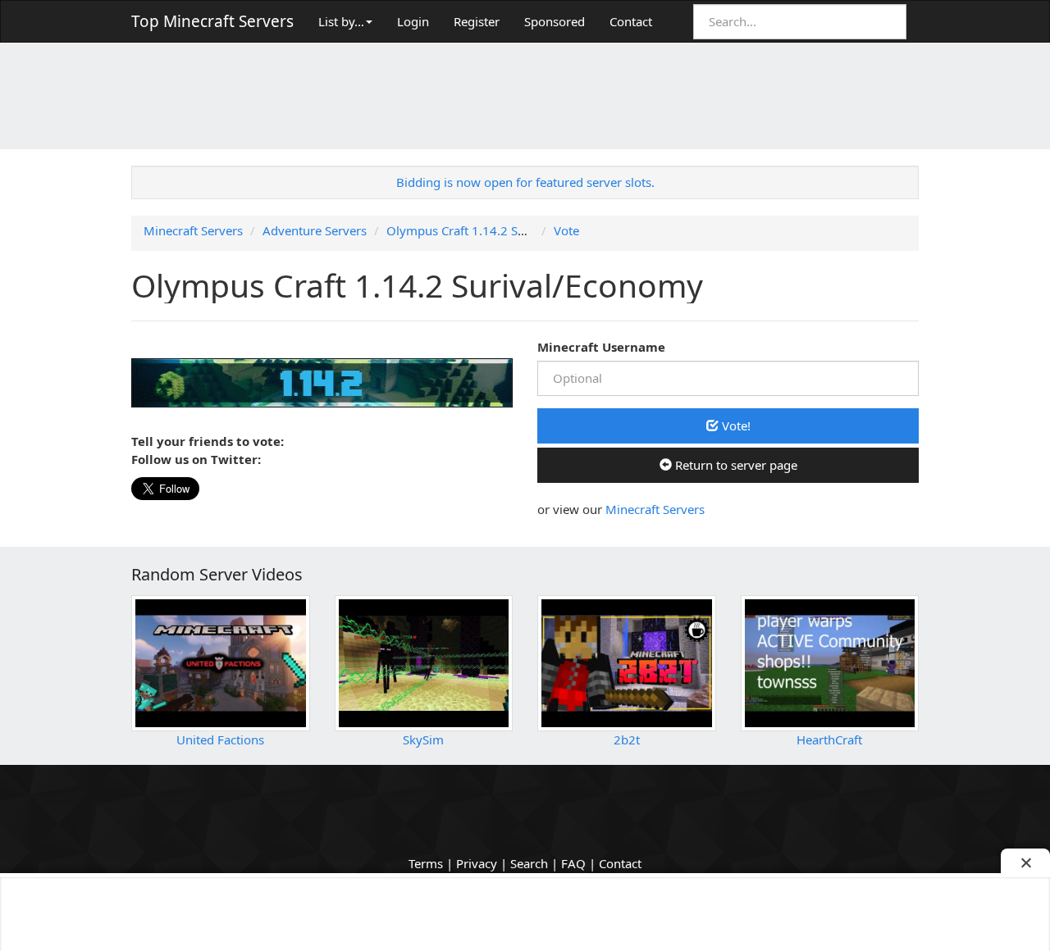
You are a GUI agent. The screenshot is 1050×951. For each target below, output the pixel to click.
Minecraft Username (601, 347)
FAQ (573, 863)
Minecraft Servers (655, 509)
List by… (341, 21)
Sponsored (554, 21)
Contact (630, 21)
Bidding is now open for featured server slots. (525, 182)
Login (413, 21)
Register (477, 21)
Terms (426, 863)
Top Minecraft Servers (212, 21)
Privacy (476, 863)
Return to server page (734, 465)
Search (529, 863)
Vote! (735, 425)
